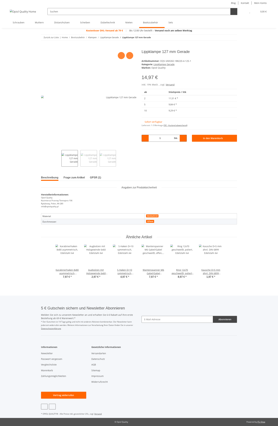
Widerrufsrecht (99, 381)
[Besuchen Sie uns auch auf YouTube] (44, 406)
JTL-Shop (261, 422)
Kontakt (245, 3)
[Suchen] (233, 11)
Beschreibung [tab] (49, 177)
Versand (170, 84)
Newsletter (47, 353)
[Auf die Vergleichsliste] (121, 55)
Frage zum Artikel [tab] (74, 177)
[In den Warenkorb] (43, 47)
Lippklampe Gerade (164, 64)
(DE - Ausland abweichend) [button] (175, 125)
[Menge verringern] (145, 138)
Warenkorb (47, 370)
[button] (243, 11)
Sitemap (95, 370)
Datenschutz (98, 358)
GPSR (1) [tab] (95, 177)
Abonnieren (224, 319)
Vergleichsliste (49, 364)
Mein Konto (260, 3)
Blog (233, 3)
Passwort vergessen (51, 358)
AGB (93, 364)
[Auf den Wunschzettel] (129, 55)
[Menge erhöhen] (183, 138)
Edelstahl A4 (152, 216)
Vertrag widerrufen (63, 395)
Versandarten (98, 353)
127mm (150, 221)
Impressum (97, 376)
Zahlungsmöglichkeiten (53, 376)
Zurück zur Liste (51, 37)
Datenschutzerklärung (51, 328)
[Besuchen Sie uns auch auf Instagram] (52, 406)
